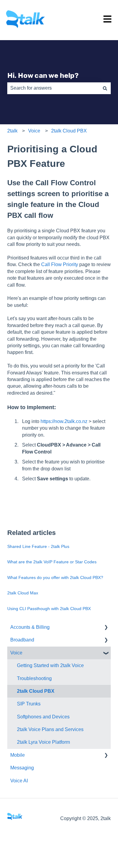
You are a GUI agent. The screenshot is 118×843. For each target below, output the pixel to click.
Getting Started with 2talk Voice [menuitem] (50, 665)
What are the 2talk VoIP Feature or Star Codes (52, 561)
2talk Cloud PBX (69, 130)
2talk (12, 130)
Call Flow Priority (59, 264)
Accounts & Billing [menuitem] (30, 627)
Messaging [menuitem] (22, 767)
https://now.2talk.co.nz (64, 421)
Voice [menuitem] (16, 652)
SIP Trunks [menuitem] (29, 703)
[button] (106, 628)
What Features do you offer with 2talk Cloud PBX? (55, 577)
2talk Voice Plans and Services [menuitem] (50, 729)
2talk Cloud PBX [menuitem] (35, 691)
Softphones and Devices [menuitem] (43, 716)
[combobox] (53, 88)
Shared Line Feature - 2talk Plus (38, 546)
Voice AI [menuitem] (19, 780)
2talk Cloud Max (22, 592)
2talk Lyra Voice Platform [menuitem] (43, 742)
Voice (34, 130)
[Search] (105, 88)
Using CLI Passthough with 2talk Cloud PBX (49, 608)
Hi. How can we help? (43, 75)
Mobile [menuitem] (17, 755)
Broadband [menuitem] (22, 639)
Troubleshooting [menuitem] (34, 678)
